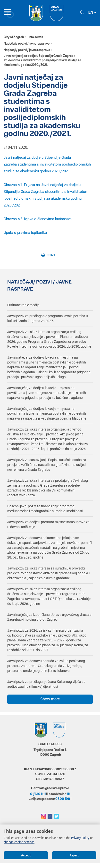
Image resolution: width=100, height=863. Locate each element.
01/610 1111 (38, 794)
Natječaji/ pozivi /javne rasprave (27, 43)
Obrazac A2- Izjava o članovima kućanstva (38, 219)
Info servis (36, 37)
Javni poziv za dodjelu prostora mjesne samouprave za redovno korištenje (48, 524)
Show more (50, 699)
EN (91, 12)
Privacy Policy (80, 838)
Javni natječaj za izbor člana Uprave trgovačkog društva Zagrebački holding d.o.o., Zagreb (49, 617)
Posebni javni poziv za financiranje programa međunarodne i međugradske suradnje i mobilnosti (45, 508)
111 (68, 794)
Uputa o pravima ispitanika (25, 232)
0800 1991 (63, 799)
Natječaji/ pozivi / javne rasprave (27, 50)
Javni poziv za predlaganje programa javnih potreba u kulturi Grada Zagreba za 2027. (47, 318)
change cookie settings (19, 842)
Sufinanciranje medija (23, 305)
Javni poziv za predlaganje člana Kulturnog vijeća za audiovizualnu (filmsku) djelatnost (46, 684)
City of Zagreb (14, 37)
